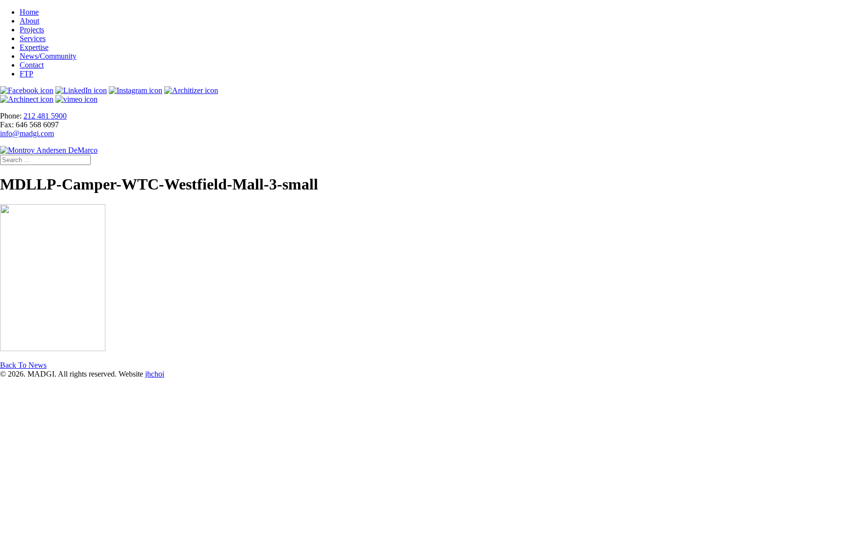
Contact (32, 65)
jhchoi (154, 374)
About (29, 21)
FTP (26, 74)
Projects (32, 29)
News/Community (48, 56)
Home (29, 12)
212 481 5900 (45, 116)
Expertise (34, 47)
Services (33, 38)
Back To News (23, 365)
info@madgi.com (27, 133)
